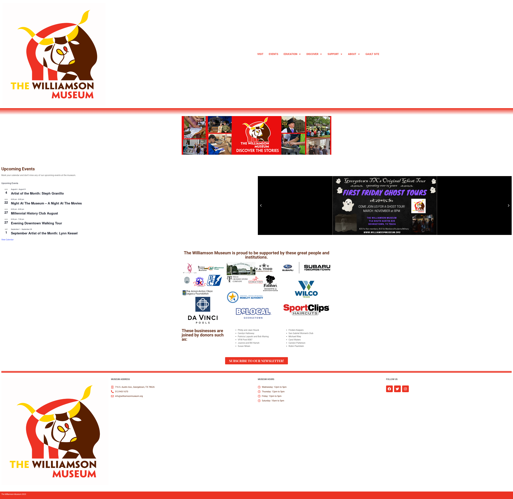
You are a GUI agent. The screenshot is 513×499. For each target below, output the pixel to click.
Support (333, 54)
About (352, 54)
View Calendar (7, 239)
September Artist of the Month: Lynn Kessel (44, 233)
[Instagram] (405, 388)
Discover (312, 54)
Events (273, 54)
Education (290, 54)
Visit (260, 54)
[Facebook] (389, 388)
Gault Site (372, 54)
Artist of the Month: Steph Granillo (37, 193)
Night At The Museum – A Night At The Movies (46, 203)
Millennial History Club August (34, 213)
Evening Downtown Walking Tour (36, 223)
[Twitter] (397, 388)
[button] (261, 205)
